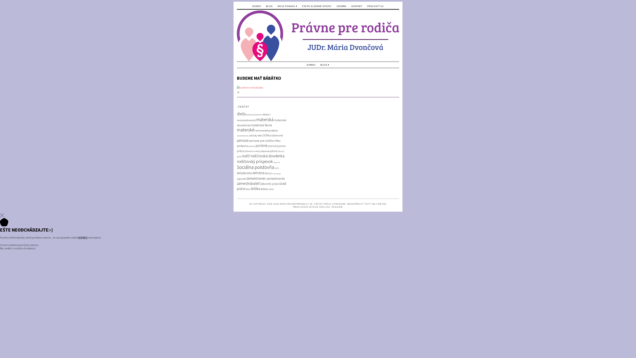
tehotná (258, 173)
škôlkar (264, 189)
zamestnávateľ (248, 183)
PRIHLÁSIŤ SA (375, 6)
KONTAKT (356, 6)
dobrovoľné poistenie (254, 115)
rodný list (276, 162)
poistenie (251, 146)
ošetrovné (277, 135)
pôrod (273, 151)
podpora (242, 146)
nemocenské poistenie (266, 130)
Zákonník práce (269, 184)
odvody (253, 135)
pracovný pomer (277, 146)
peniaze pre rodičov (261, 141)
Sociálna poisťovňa (255, 167)
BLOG (269, 6)
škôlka (255, 188)
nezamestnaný (243, 136)
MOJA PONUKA (286, 6)
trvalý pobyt (276, 174)
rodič (246, 155)
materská (264, 119)
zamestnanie (276, 178)
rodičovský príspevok (255, 161)
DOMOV (256, 6)
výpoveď (241, 178)
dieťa (241, 114)
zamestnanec (256, 178)
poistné (261, 145)
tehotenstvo (245, 173)
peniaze (243, 140)
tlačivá (268, 173)
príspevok (264, 151)
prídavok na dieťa (252, 151)
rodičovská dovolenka (268, 155)
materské (245, 130)
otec (260, 135)
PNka (277, 140)
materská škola (261, 125)
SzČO (277, 168)
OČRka (267, 135)
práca (240, 151)
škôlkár (271, 189)
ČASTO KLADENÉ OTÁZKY (317, 6)
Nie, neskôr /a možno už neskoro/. (18, 248)
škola (248, 189)
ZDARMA (341, 6)
